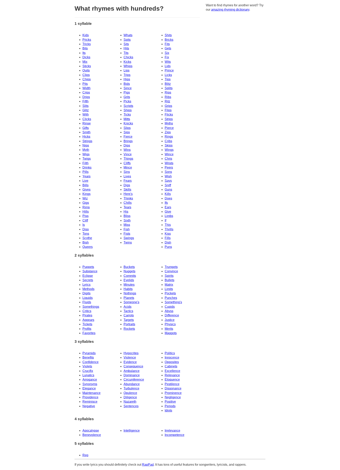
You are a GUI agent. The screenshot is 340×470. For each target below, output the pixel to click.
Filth (85, 163)
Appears (88, 320)
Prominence (173, 393)
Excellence (172, 371)
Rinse (86, 123)
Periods (170, 406)
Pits (85, 83)
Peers (169, 167)
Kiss (168, 233)
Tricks (86, 44)
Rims (86, 207)
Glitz (85, 110)
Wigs (86, 154)
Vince (128, 154)
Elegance (89, 388)
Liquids (87, 297)
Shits (168, 35)
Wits (168, 61)
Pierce (169, 128)
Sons (168, 171)
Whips (128, 66)
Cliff (85, 220)
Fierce (128, 136)
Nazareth (130, 401)
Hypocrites (131, 353)
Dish (168, 242)
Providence (90, 397)
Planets (129, 297)
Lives (127, 176)
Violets (87, 366)
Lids (168, 66)
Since (128, 88)
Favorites (88, 333)
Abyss (169, 311)
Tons (85, 233)
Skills (127, 189)
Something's (173, 302)
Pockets (170, 293)
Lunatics (88, 375)
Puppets (88, 267)
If (165, 220)
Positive (170, 401)
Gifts (85, 128)
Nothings (130, 293)
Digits (86, 293)
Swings (129, 238)
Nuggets (129, 271)
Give (168, 211)
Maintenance (91, 393)
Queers (87, 246)
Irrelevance (172, 430)
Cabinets (171, 366)
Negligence (173, 397)
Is (83, 224)
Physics (170, 324)
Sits (126, 44)
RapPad (148, 464)
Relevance (172, 375)
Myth (85, 149)
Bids (127, 83)
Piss (85, 216)
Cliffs (127, 163)
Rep (85, 455)
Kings (86, 194)
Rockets (129, 328)
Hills (85, 211)
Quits (86, 70)
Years (86, 176)
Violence (130, 357)
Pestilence (172, 384)
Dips (127, 145)
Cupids (170, 306)
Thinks (128, 198)
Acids (127, 306)
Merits (169, 328)
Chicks (128, 57)
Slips (127, 128)
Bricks (169, 39)
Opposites (172, 362)
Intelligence (132, 430)
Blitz (168, 83)
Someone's (131, 302)
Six (167, 53)
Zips (168, 132)
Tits (126, 53)
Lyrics (86, 284)
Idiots (168, 410)
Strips (169, 119)
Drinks (86, 167)
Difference (172, 315)
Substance (89, 271)
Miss (127, 224)
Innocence (172, 357)
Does (168, 198)
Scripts (128, 106)
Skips (169, 145)
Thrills (169, 229)
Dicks (86, 57)
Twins (128, 242)
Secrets (87, 280)
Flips (168, 110)
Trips (127, 75)
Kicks (127, 61)
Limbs (169, 216)
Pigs (127, 92)
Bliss (127, 216)
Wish (168, 176)
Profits (86, 328)
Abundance (132, 384)
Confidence (90, 362)
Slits (85, 106)
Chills (128, 202)
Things (128, 158)
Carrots (129, 315)
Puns (168, 246)
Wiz (85, 198)
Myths (169, 123)
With (85, 114)
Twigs (86, 158)
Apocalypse (90, 430)
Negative (88, 406)
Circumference (134, 379)
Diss (85, 229)
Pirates (87, 315)
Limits (169, 289)
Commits (130, 275)
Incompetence (174, 435)
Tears (127, 207)
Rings (169, 136)
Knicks (128, 123)
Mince (128, 167)
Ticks (127, 114)
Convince (171, 271)
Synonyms (89, 384)
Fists (127, 233)
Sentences (131, 406)
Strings (87, 141)
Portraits (129, 324)
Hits (126, 48)
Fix (167, 57)
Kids (85, 35)
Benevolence (91, 435)
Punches (171, 297)
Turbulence (131, 388)
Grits (127, 97)
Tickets (87, 324)
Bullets (169, 280)
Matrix (169, 284)
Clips (86, 75)
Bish (85, 242)
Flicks (169, 114)
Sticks (86, 66)
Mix (84, 61)
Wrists (169, 163)
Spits (127, 39)
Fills (168, 238)
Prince (169, 70)
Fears (128, 180)
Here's (128, 194)
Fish (127, 229)
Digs (127, 185)
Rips (168, 92)
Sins (127, 171)
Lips (126, 70)
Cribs (168, 141)
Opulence (130, 393)
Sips (127, 132)
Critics (86, 311)
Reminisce (89, 401)
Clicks (86, 119)
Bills (85, 185)
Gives (86, 189)
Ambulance (132, 371)
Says (168, 180)
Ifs (166, 202)
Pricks (86, 39)
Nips (85, 145)
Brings (128, 141)
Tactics (128, 311)
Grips (168, 106)
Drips (86, 97)
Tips (168, 79)
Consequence (133, 366)
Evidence (130, 362)
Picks (127, 101)
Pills (85, 171)
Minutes (129, 284)
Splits (169, 88)
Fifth (85, 101)
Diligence (130, 397)
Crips (86, 92)
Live (85, 180)
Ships (128, 110)
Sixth (127, 220)
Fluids (86, 302)
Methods (88, 289)
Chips (86, 79)
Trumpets (171, 267)
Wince (169, 154)
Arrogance (89, 379)
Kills (168, 194)
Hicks (86, 136)
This (168, 224)
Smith (86, 132)
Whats (128, 35)
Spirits (169, 275)
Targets (129, 320)
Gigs (85, 202)
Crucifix (87, 371)
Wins (127, 149)
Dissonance (173, 388)
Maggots (171, 333)
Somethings (90, 306)
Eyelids (129, 280)
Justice (170, 320)
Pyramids (89, 353)
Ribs (168, 97)
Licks (168, 75)
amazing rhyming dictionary (230, 9)
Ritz (167, 101)
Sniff (168, 185)
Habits (128, 289)
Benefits (88, 357)
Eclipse (87, 275)
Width (86, 88)
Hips (127, 79)
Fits (167, 44)
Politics (170, 353)
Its (84, 53)
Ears (168, 207)
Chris (168, 158)
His (126, 211)
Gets (168, 48)
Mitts (127, 119)
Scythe (87, 238)
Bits (85, 48)
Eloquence (172, 379)
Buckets (129, 267)
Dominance (132, 375)
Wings (169, 149)
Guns (168, 189)
